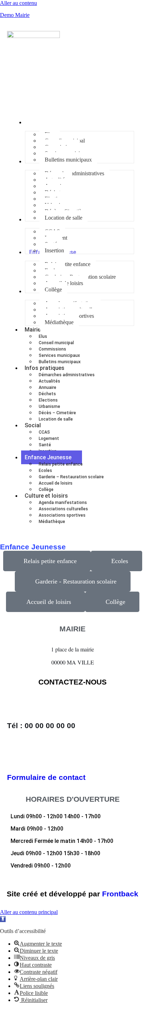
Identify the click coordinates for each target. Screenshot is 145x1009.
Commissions (52, 349)
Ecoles (45, 470)
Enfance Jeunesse (48, 457)
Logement (49, 438)
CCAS (44, 432)
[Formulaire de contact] (16, 755)
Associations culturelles (63, 508)
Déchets (47, 393)
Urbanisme (49, 406)
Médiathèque (52, 521)
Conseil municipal (56, 342)
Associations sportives (62, 515)
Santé (45, 444)
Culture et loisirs (46, 495)
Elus (43, 336)
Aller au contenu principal (29, 912)
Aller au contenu (18, 3)
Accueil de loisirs (55, 483)
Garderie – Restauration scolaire (71, 476)
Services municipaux (59, 355)
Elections (48, 400)
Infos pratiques (44, 368)
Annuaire (47, 387)
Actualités (49, 381)
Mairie (32, 329)
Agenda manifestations (63, 502)
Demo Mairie (15, 15)
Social (33, 425)
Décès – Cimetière (57, 412)
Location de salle (56, 419)
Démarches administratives (67, 374)
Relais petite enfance (61, 464)
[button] (3, 919)
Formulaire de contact (46, 777)
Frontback (120, 894)
